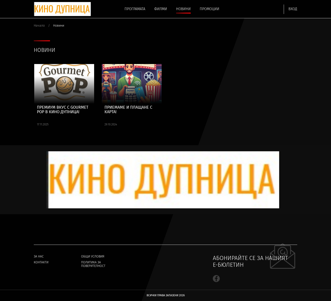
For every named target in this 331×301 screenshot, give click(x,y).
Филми (160, 9)
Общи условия (92, 256)
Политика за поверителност (93, 264)
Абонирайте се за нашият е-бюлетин (250, 261)
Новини (183, 9)
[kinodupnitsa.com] (62, 9)
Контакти (41, 262)
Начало (39, 26)
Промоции (209, 9)
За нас (39, 256)
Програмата (135, 9)
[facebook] (216, 278)
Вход (292, 9)
